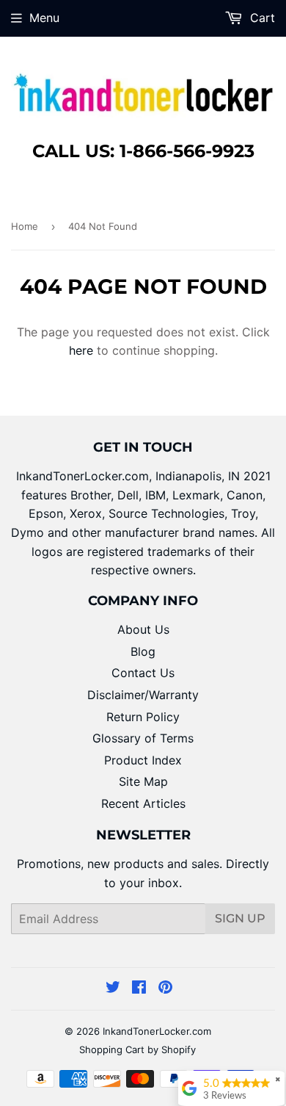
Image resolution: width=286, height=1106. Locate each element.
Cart (260, 17)
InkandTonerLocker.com (157, 1031)
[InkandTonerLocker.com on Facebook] (139, 988)
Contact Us (143, 672)
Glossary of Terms (143, 738)
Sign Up (240, 918)
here (81, 350)
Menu (44, 17)
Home (24, 226)
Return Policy (143, 716)
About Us (143, 629)
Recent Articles (143, 803)
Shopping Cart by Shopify (137, 1049)
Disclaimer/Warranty (143, 694)
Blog (143, 651)
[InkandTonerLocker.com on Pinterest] (165, 988)
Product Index (143, 760)
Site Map (143, 781)
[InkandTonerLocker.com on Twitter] (113, 988)
